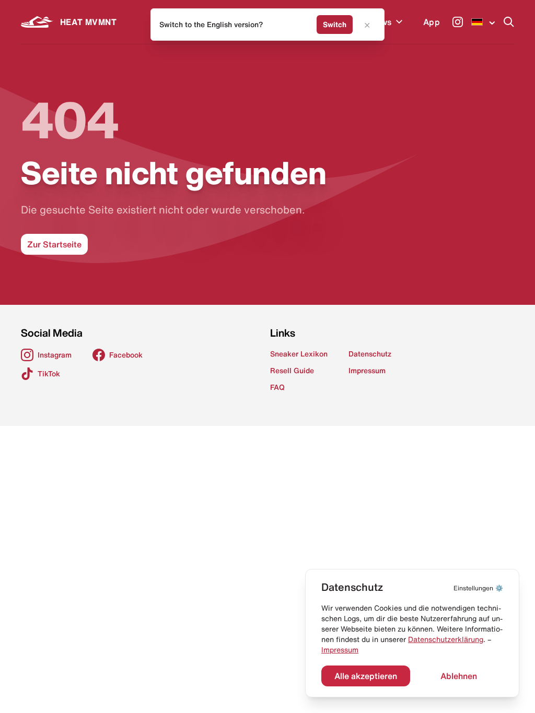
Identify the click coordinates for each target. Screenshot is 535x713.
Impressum (339, 649)
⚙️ (478, 588)
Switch (334, 24)
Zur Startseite (54, 244)
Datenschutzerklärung (445, 639)
